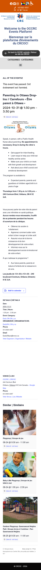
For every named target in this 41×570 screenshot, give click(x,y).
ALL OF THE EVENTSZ (13, 78)
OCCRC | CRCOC (9, 379)
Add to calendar (14, 291)
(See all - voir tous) (12, 117)
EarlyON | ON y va (9, 324)
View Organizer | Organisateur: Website (17, 338)
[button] (20, 65)
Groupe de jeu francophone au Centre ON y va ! (12, 551)
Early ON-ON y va (9, 318)
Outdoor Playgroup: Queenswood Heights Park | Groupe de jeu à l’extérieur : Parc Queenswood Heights (19, 529)
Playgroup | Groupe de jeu (13, 438)
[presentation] (19, 422)
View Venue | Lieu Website (12, 396)
